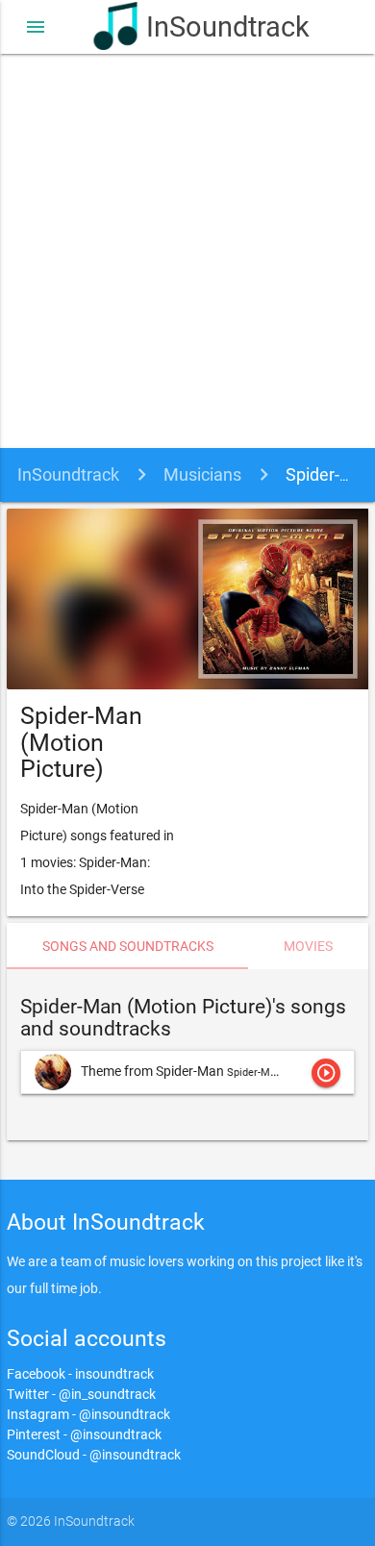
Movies (308, 946)
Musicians (202, 474)
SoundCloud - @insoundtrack (94, 1454)
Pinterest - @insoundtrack (84, 1434)
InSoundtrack (213, 27)
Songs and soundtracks (127, 946)
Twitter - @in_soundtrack (81, 1394)
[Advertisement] (187, 250)
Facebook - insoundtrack (80, 1374)
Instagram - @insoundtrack (88, 1414)
